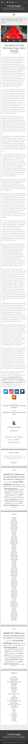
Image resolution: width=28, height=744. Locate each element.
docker (22, 489)
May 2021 (14, 548)
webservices (14, 507)
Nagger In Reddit (14, 698)
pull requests (20, 499)
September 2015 (14, 616)
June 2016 (14, 609)
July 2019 (14, 578)
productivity (13, 499)
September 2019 (14, 575)
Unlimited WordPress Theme (9, 742)
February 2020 (14, 568)
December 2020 (14, 555)
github (7, 493)
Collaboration (14, 683)
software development (11, 501)
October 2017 (14, 594)
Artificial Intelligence (14, 679)
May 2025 (14, 519)
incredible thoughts (9, 495)
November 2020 (14, 556)
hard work (16, 493)
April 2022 (14, 535)
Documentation (14, 688)
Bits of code (14, 680)
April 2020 (14, 566)
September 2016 (14, 606)
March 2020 (14, 567)
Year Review (14, 720)
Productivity (14, 706)
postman (7, 499)
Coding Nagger (14, 5)
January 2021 (14, 554)
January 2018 (14, 593)
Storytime (14, 710)
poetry (20, 497)
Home (2, 19)
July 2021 (14, 546)
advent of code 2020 (18, 437)
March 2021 (14, 551)
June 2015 (14, 617)
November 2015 (14, 614)
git (22, 491)
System (14, 712)
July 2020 (14, 562)
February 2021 (14, 552)
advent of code (8, 437)
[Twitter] (5, 391)
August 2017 (14, 597)
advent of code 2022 (14, 479)
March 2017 (14, 601)
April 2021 (14, 550)
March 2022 (14, 536)
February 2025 (14, 521)
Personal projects (14, 703)
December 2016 (14, 604)
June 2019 (14, 579)
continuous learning (12, 486)
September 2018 (14, 585)
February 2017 (14, 602)
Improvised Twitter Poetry (14, 694)
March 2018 (14, 590)
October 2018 (14, 583)
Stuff (14, 711)
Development (9, 19)
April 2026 (14, 517)
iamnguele (21, 493)
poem (16, 497)
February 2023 (14, 524)
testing (20, 505)
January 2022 (14, 539)
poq (23, 497)
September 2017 (14, 595)
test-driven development (13, 442)
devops (19, 489)
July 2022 (14, 532)
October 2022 (14, 529)
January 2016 (14, 613)
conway (10, 439)
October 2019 (14, 574)
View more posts (14, 430)
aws (6, 482)
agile (24, 479)
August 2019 (14, 577)
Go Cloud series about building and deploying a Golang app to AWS (13, 378)
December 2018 (14, 582)
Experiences (14, 689)
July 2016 (14, 608)
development (16, 439)
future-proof (19, 491)
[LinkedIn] (16, 391)
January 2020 (14, 570)
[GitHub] (22, 391)
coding (14, 482)
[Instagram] (11, 391)
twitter (23, 505)
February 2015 (14, 618)
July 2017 (14, 598)
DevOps (14, 685)
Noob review (14, 699)
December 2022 (14, 527)
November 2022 (14, 528)
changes (10, 482)
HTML (14, 692)
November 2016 (14, 605)
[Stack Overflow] (14, 397)
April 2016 (14, 610)
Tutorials (14, 718)
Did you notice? (14, 687)
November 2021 (14, 542)
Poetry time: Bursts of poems (14, 704)
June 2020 (14, 563)
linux (15, 495)
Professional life (14, 707)
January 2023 (14, 525)
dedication (23, 486)
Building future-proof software (14, 681)
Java (14, 695)
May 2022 (14, 533)
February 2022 (14, 537)
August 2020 (14, 560)
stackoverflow (14, 503)
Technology (14, 716)
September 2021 (14, 543)
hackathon (11, 493)
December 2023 (14, 523)
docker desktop (8, 491)
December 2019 (14, 571)
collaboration (16, 484)
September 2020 (14, 559)
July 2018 (14, 587)
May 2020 (14, 564)
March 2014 (14, 620)
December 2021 (14, 540)
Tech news (14, 715)
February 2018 (14, 591)
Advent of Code (18, 19)
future (13, 491)
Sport (14, 708)
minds (17, 495)
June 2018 (14, 589)
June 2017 (14, 599)
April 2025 (14, 520)
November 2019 (14, 573)
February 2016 (14, 612)
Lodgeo (14, 696)
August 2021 (14, 544)
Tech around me (14, 714)
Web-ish (14, 719)
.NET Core (14, 676)
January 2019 (14, 581)
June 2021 (14, 547)
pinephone (11, 497)
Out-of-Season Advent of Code (14, 700)
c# (7, 482)
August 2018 (14, 586)
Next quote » (14, 462)
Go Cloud (14, 691)
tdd (18, 503)
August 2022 (14, 531)
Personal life (14, 702)
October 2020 (14, 558)
